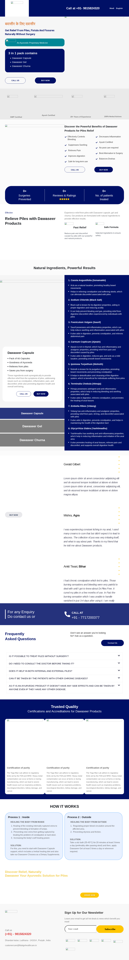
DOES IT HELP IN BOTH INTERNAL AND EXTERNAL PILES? (40, 671)
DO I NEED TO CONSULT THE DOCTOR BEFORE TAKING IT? (41, 663)
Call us (8, 930)
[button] (64, 656)
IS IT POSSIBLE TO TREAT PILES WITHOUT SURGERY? (39, 656)
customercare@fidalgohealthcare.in (21, 945)
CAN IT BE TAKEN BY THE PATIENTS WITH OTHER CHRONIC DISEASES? (48, 678)
